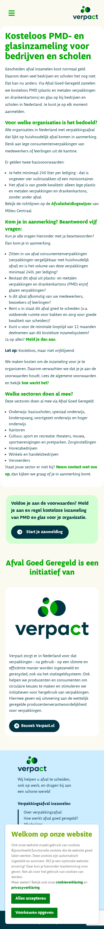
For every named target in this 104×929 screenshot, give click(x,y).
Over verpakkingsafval (43, 812)
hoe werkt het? (35, 383)
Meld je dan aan (40, 339)
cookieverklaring (69, 882)
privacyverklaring (25, 887)
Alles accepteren (30, 898)
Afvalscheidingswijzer (71, 204)
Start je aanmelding (44, 532)
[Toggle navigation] (11, 13)
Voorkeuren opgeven (34, 912)
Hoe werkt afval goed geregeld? (51, 818)
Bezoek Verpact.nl (38, 726)
